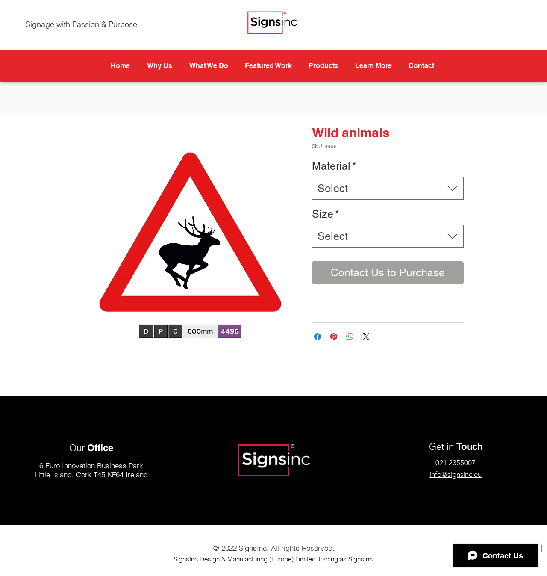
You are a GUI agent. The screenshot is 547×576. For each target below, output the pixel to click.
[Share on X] (366, 336)
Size (325, 214)
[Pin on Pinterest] (334, 336)
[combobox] (388, 188)
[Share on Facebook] (317, 336)
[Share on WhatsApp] (350, 336)
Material (334, 166)
